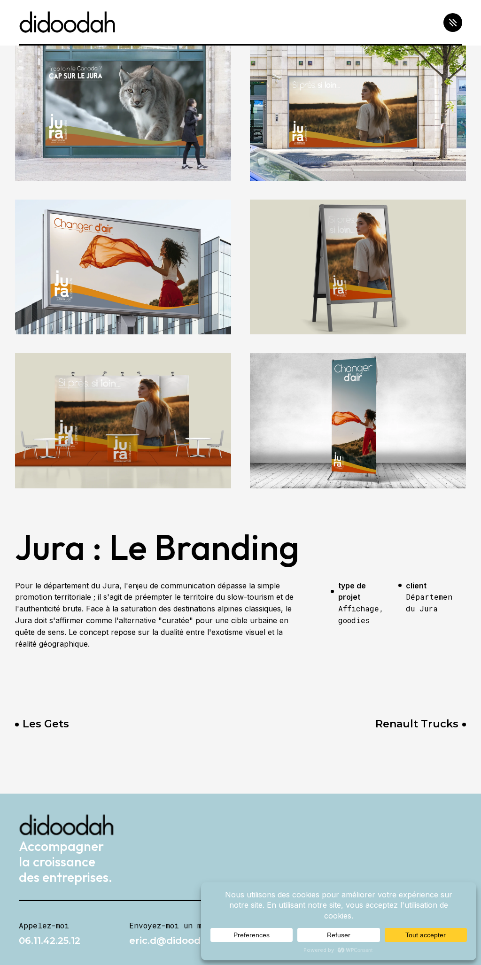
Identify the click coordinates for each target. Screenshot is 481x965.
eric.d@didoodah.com (183, 940)
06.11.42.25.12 (49, 940)
